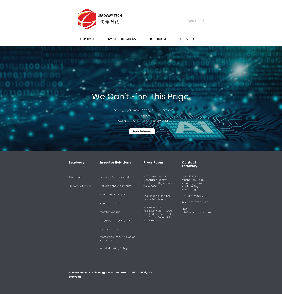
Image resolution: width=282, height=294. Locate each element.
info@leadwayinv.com (196, 212)
